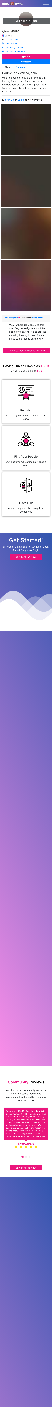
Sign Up (10, 99)
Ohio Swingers (10, 43)
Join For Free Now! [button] (26, 556)
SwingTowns (37, 317)
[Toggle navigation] (46, 3)
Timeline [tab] (20, 67)
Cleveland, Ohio (11, 39)
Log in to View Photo (26, 20)
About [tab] (7, 67)
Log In (21, 99)
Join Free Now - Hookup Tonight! (26, 350)
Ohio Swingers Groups (14, 51)
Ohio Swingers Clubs (13, 47)
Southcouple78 (11, 317)
